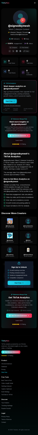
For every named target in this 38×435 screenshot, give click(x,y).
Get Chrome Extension (19, 135)
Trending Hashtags (6, 405)
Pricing (3, 369)
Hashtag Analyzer (6, 386)
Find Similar (25, 47)
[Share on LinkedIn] (16, 51)
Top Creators (5, 402)
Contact (3, 422)
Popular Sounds (6, 408)
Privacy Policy (5, 416)
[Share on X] (13, 51)
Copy (27, 51)
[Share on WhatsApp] (9, 51)
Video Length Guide (7, 383)
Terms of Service (6, 419)
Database (4, 366)
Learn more (19, 140)
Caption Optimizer (6, 389)
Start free (9, 101)
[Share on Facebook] (20, 51)
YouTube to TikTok (7, 394)
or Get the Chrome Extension (12, 105)
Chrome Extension (6, 363)
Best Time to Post (6, 380)
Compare (14, 47)
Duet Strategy (5, 391)
